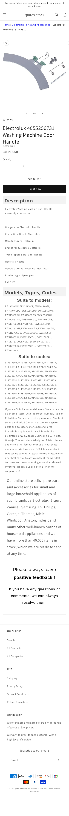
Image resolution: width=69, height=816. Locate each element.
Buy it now (34, 188)
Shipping (12, 678)
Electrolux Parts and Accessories (31, 24)
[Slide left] (27, 113)
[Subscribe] (58, 760)
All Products (14, 648)
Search (11, 640)
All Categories (15, 656)
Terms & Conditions (18, 694)
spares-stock (19, 788)
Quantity (7, 159)
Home (6, 24)
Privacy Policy (14, 686)
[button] (4, 15)
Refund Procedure (17, 702)
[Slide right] (42, 113)
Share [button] (10, 119)
